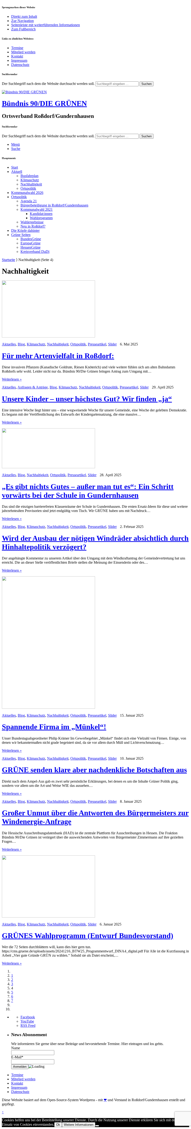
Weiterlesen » (12, 379)
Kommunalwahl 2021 (36, 209)
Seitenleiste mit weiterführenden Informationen (45, 25)
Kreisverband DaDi (34, 252)
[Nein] (97, 1125)
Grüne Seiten (21, 235)
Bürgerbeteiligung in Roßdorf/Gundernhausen (54, 205)
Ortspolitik (28, 188)
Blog (21, 344)
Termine (17, 48)
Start (14, 167)
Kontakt (17, 56)
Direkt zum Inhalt (24, 16)
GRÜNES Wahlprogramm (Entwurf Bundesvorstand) (87, 935)
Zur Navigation (22, 21)
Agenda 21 (28, 201)
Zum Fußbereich (23, 29)
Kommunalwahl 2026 (27, 193)
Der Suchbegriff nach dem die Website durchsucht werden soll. (48, 84)
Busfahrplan (29, 176)
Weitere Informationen (78, 1124)
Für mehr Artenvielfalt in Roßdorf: (58, 356)
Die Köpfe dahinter (25, 230)
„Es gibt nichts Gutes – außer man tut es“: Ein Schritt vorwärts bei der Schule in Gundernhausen (88, 490)
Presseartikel (97, 344)
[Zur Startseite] (24, 92)
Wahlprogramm (41, 218)
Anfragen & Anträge (32, 387)
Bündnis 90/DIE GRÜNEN (44, 103)
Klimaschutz (29, 180)
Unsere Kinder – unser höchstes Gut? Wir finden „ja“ (87, 399)
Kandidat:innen (41, 214)
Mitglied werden (23, 52)
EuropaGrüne (30, 243)
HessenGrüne (30, 247)
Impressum (19, 60)
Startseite (8, 260)
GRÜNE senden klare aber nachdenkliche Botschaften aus (94, 770)
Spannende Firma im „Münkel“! (54, 726)
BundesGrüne (30, 239)
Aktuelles (9, 344)
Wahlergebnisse (32, 222)
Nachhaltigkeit (31, 184)
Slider (112, 344)
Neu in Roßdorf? (32, 226)
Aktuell (16, 172)
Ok (58, 1124)
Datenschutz (20, 65)
